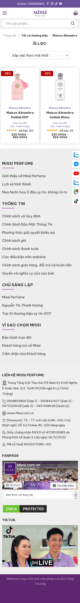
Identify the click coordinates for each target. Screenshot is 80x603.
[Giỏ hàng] (75, 12)
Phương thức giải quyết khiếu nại (28, 232)
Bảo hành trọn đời (16, 337)
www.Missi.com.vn (20, 413)
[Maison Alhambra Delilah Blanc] (60, 87)
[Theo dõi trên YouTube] (60, 3)
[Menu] (4, 13)
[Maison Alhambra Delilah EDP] (20, 87)
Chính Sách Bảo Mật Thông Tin (27, 224)
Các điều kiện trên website (24, 257)
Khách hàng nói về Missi (21, 345)
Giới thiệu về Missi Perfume (24, 176)
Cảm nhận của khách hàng (24, 353)
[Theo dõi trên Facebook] (48, 3)
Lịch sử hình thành (16, 184)
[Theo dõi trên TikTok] (56, 3)
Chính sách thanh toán (20, 248)
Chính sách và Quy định (21, 216)
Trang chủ (9, 35)
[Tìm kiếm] (73, 23)
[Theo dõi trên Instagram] (52, 3)
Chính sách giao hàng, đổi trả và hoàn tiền (37, 265)
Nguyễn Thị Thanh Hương (22, 305)
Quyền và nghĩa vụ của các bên (28, 273)
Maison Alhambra (20, 107)
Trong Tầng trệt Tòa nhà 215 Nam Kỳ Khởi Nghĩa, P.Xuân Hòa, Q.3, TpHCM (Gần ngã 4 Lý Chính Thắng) (40, 388)
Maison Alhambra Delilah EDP (20, 115)
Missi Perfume (13, 297)
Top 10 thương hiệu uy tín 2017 (26, 313)
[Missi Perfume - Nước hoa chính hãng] (40, 13)
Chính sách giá (14, 240)
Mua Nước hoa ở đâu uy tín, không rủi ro (34, 192)
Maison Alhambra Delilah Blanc (60, 115)
